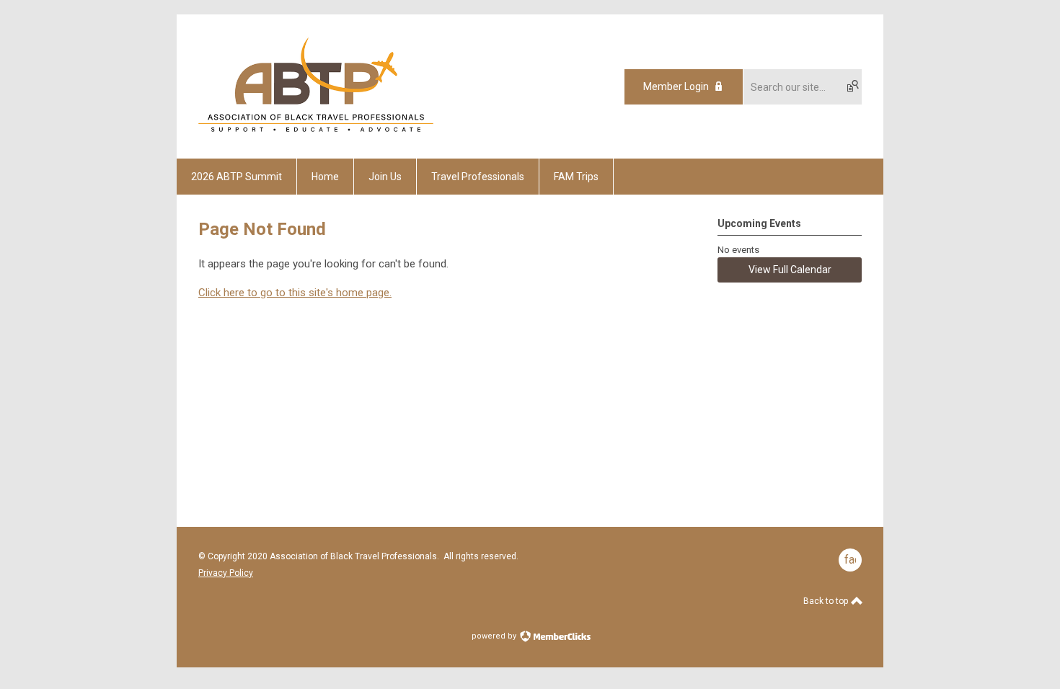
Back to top (826, 601)
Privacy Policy (225, 573)
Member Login (676, 86)
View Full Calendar (789, 269)
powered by (495, 636)
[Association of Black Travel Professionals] (315, 133)
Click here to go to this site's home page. (295, 292)
